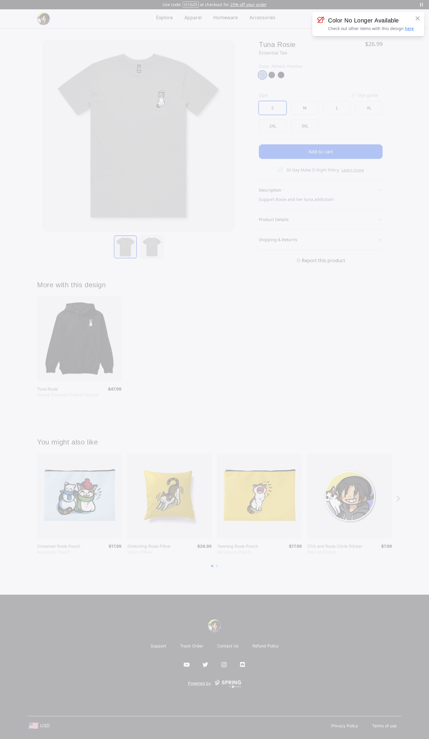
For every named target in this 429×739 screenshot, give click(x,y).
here (409, 28)
